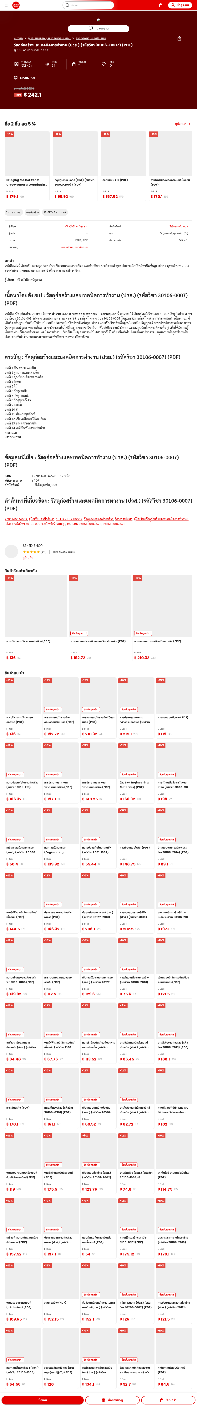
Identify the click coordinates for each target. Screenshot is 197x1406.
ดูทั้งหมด (180, 124)
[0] (161, 5)
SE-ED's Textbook (54, 212)
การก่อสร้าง (32, 212)
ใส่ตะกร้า (171, 1400)
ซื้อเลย (42, 1400)
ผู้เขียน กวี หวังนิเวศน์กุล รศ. (31, 50)
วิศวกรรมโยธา (14, 212)
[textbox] (98, 399)
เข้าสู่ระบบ (183, 5)
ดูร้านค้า (28, 558)
